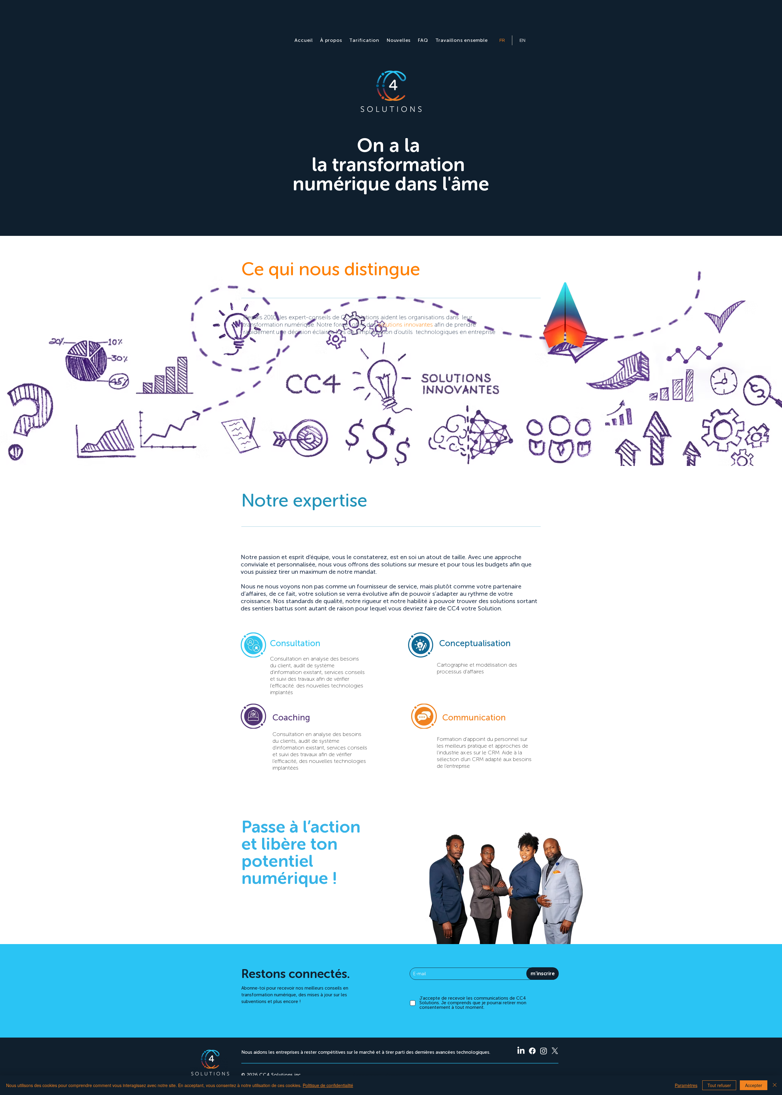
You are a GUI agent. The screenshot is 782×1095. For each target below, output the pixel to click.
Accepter (753, 1085)
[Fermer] (774, 1085)
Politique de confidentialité (328, 1085)
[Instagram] (543, 1050)
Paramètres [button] (686, 1085)
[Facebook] (532, 1050)
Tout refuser (719, 1085)
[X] (554, 1050)
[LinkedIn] (521, 1050)
